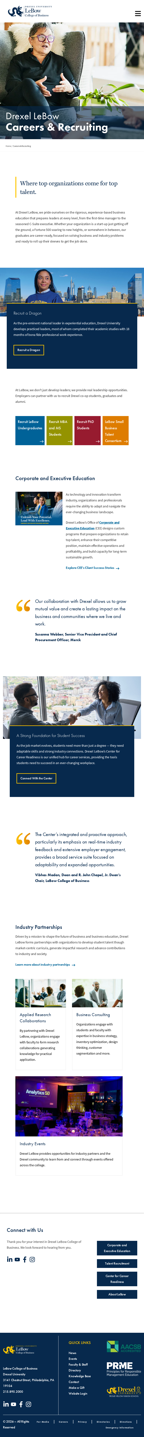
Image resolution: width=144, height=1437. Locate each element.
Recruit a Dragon (28, 350)
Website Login (78, 1393)
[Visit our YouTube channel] (18, 1260)
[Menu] (138, 15)
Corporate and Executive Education (117, 1248)
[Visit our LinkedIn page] (10, 1260)
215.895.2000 (13, 1392)
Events (73, 1359)
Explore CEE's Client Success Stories (90, 568)
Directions (126, 1421)
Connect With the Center (36, 778)
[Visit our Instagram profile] (33, 1260)
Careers (63, 1421)
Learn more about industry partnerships (42, 964)
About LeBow (117, 1294)
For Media (43, 1421)
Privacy (82, 1421)
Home (8, 146)
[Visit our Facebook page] (25, 1260)
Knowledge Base (80, 1376)
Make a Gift (76, 1388)
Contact (74, 1382)
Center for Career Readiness (117, 1279)
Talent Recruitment (117, 1263)
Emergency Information (120, 1427)
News (72, 1353)
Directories (103, 1421)
